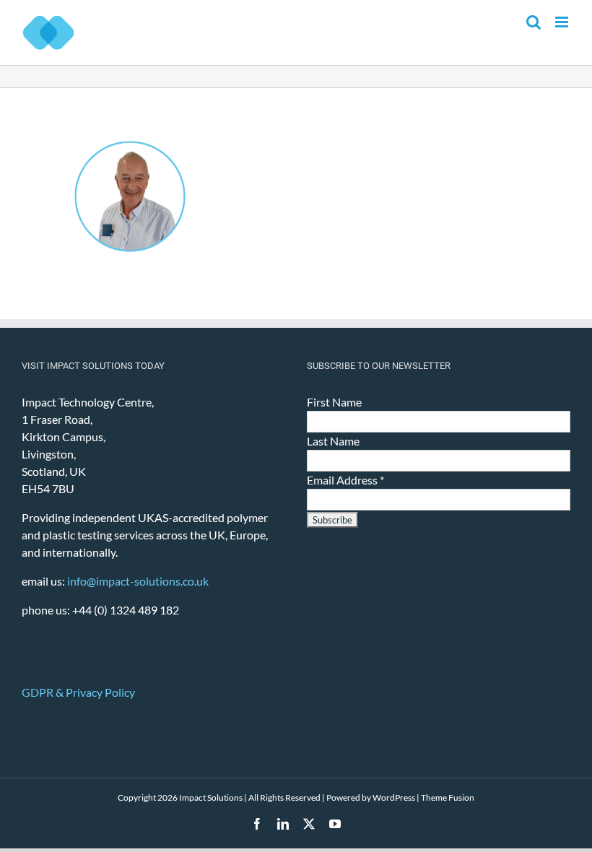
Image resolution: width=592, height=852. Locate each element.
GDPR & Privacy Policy (78, 692)
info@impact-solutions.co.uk (138, 581)
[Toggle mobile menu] (562, 22)
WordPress (394, 797)
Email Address (345, 480)
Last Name (333, 441)
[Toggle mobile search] (533, 22)
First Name (334, 402)
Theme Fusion (447, 797)
